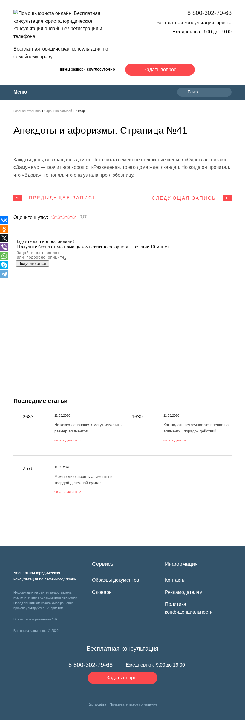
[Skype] (4, 265)
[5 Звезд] (73, 217)
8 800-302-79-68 (209, 13)
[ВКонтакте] (4, 220)
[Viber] (4, 247)
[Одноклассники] (4, 229)
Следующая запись (184, 198)
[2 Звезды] (58, 217)
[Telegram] (4, 274)
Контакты (175, 580)
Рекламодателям (184, 592)
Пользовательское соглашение (133, 704)
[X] (4, 238)
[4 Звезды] (68, 217)
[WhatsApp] (4, 256)
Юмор (80, 111)
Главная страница (27, 111)
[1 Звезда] (53, 217)
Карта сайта (97, 704)
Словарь (101, 592)
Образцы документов (115, 580)
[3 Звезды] (63, 217)
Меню (20, 91)
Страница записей (58, 111)
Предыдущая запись (63, 197)
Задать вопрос (160, 69)
